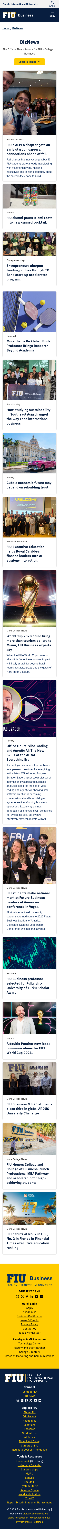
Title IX (29, 1498)
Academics (29, 1312)
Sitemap (38, 1521)
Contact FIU (29, 1391)
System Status (29, 1486)
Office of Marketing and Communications (29, 1356)
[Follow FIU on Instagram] (19, 1400)
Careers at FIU (29, 1445)
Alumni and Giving (29, 1441)
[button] (52, 15)
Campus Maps (29, 1469)
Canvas (29, 1477)
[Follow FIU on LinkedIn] (23, 1400)
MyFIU (29, 1473)
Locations (29, 1424)
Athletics (29, 1437)
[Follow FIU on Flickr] (41, 1400)
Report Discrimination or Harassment (29, 1502)
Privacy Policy (29, 1324)
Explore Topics (27, 61)
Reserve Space (29, 1490)
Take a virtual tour (29, 1332)
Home (6, 28)
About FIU (30, 1412)
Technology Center (29, 1343)
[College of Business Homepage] (18, 15)
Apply (29, 1308)
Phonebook (23, 1461)
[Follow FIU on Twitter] (31, 1400)
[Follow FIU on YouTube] (36, 1400)
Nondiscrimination (29, 1494)
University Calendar (29, 1465)
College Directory (29, 1352)
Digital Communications (35, 1513)
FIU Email (29, 1481)
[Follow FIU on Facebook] (27, 1400)
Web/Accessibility (40, 1517)
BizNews (17, 28)
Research (29, 1428)
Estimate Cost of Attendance (29, 1449)
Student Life (29, 1433)
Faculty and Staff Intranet (29, 1347)
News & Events (29, 1320)
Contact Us (29, 1328)
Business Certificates (29, 1316)
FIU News (29, 1395)
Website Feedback (18, 1517)
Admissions (29, 1416)
